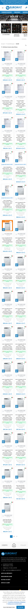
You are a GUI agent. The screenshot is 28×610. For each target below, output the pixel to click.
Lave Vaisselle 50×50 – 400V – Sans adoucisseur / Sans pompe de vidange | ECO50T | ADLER (20, 311)
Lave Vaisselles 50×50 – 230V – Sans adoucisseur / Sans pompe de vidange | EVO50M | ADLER (7, 452)
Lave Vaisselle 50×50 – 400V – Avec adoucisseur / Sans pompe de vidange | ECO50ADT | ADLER (20, 240)
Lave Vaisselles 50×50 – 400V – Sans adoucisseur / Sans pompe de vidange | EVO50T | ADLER (20, 452)
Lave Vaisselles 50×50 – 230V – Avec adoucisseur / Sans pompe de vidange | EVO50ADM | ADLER (7, 382)
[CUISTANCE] (14, 545)
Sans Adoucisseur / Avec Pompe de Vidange (7, 285)
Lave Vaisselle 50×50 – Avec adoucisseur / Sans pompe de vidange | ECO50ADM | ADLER (7, 240)
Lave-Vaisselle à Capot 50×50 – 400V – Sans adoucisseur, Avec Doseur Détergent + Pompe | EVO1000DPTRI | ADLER (21, 170)
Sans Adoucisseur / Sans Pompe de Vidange (7, 320)
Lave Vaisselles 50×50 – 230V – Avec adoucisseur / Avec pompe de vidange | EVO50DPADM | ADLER (7, 346)
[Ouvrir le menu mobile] (2, 7)
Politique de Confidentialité (15, 604)
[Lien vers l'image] (9, 553)
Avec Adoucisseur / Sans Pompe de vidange (7, 494)
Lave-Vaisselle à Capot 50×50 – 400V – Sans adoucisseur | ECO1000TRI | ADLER (7, 169)
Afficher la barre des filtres (10, 47)
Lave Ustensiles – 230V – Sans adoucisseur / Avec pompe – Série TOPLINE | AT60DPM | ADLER (20, 70)
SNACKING (17, 12)
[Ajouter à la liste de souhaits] (10, 52)
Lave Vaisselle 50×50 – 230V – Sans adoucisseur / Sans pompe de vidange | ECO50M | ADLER (7, 311)
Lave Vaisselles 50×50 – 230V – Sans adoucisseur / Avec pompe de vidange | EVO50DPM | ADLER (7, 417)
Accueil (3, 44)
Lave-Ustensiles (7, 78)
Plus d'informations (9, 607)
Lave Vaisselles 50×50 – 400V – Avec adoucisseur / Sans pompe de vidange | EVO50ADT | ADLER (20, 382)
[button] (3, 59)
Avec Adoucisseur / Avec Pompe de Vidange (7, 355)
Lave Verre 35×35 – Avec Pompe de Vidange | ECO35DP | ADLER (20, 487)
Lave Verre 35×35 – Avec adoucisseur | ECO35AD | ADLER (7, 487)
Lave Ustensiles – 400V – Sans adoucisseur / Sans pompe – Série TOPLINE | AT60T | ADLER (20, 138)
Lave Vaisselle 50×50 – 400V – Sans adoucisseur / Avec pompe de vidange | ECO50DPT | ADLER (20, 276)
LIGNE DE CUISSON (6, 12)
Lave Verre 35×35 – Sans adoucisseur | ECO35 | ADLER (7, 521)
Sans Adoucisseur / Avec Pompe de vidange (20, 495)
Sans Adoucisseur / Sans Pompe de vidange (7, 528)
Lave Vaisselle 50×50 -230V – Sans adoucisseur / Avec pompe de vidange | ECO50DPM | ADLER (7, 276)
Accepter (20, 607)
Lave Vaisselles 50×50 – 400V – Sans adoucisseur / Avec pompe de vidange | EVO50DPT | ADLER (20, 417)
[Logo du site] (14, 7)
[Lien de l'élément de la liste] (14, 565)
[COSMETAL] (4, 545)
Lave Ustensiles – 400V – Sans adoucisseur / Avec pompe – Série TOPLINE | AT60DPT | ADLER (7, 138)
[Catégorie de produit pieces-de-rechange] (11, 30)
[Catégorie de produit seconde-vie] (22, 30)
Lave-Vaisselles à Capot (7, 176)
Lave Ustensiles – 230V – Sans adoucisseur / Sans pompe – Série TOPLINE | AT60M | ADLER (7, 103)
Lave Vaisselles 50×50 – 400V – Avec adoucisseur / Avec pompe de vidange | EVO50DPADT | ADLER (20, 346)
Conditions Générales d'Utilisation (16, 602)
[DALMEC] (23, 545)
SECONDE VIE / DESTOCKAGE (7, 249)
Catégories (15, 19)
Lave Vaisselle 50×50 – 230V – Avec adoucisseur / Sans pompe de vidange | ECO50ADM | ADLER (20, 205)
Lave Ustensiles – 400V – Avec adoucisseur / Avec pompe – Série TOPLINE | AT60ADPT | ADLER (21, 104)
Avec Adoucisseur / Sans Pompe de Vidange (20, 214)
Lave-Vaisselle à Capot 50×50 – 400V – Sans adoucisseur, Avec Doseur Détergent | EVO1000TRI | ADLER (7, 204)
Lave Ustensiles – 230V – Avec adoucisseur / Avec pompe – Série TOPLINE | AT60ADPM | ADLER (7, 70)
